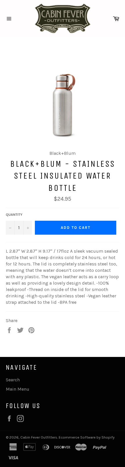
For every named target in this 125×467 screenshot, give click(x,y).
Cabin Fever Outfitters (38, 437)
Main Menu (17, 389)
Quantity (14, 215)
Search (13, 379)
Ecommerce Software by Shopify (87, 437)
